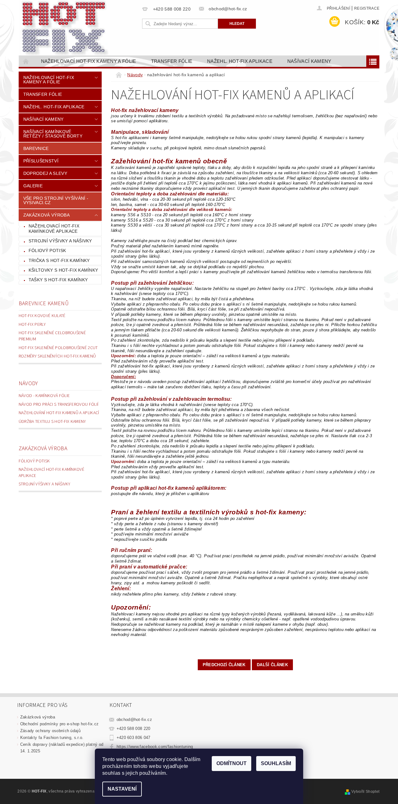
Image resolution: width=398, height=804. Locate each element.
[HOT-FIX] (65, 28)
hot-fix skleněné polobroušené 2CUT (58, 348)
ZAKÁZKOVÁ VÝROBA (46, 215)
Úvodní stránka (26, 61)
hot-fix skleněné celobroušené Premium (52, 336)
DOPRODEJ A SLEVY (45, 173)
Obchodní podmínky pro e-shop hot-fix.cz (59, 724)
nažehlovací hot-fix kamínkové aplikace (54, 228)
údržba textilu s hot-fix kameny (52, 421)
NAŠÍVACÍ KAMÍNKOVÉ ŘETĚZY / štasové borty (52, 133)
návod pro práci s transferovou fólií (59, 404)
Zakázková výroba (43, 448)
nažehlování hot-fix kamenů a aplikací (59, 413)
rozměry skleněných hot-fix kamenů (57, 356)
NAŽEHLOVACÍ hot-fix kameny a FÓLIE (88, 61)
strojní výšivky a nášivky (60, 240)
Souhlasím (276, 763)
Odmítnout (231, 763)
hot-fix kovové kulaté (42, 316)
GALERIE (33, 185)
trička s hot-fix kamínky (59, 260)
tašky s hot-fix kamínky (58, 279)
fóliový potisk (47, 250)
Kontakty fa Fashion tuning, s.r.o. (52, 737)
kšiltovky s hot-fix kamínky (63, 270)
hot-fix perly (32, 324)
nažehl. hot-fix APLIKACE (239, 61)
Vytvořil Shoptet (365, 791)
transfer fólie (171, 61)
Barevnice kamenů (44, 303)
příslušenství (40, 160)
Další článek (272, 664)
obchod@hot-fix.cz (134, 719)
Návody (28, 383)
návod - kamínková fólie (44, 396)
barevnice (36, 148)
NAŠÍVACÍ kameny (309, 61)
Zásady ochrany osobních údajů (50, 730)
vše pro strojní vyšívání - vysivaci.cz (55, 200)
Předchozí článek (224, 664)
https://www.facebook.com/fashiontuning (155, 746)
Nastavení (122, 789)
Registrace (366, 8)
